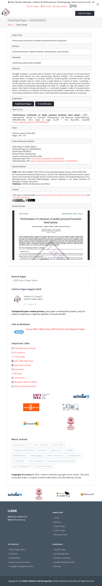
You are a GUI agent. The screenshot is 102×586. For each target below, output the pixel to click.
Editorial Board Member (24, 386)
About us (57, 522)
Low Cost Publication (43, 466)
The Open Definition (21, 197)
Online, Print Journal (55, 455)
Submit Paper (84, 13)
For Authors (19, 352)
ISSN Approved (74, 455)
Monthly (69, 450)
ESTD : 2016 (58, 445)
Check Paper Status (17, 549)
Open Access (56, 450)
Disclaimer (13, 554)
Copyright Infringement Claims (21, 566)
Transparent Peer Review (23, 450)
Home (10, 25)
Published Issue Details (24, 348)
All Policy (47, 6)
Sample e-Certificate (62, 558)
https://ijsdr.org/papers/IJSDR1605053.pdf (31, 122)
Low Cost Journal (36, 461)
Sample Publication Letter (64, 562)
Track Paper (19, 356)
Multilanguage (36, 455)
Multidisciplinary (19, 455)
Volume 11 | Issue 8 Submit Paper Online (33, 298)
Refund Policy (14, 558)
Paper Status (61, 6)
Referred (42, 450)
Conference (19, 377)
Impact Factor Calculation (19, 562)
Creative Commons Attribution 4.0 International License (62, 195)
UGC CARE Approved (23, 361)
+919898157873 (21, 517)
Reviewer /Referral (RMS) (25, 382)
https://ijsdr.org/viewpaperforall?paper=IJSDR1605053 (54, 161)
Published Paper (23, 104)
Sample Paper (59, 549)
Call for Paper (59, 530)
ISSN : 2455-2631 (41, 445)
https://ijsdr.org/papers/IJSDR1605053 (47, 158)
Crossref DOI (18, 461)
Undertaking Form (61, 554)
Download (18, 369)
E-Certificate (44, 104)
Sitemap (57, 566)
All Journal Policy (60, 535)
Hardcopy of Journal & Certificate (61, 461)
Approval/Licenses (22, 365)
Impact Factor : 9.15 (21, 445)
